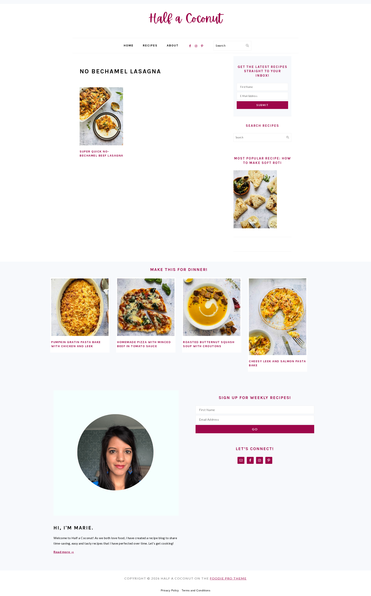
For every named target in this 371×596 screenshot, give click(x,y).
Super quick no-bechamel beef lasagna (101, 153)
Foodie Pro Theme (228, 578)
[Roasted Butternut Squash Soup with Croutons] (211, 307)
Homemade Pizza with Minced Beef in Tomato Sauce (144, 344)
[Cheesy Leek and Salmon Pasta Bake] (277, 316)
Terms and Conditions (196, 590)
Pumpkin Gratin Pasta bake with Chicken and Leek (76, 344)
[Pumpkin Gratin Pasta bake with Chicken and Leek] (80, 307)
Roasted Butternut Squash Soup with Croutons (208, 344)
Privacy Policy (170, 590)
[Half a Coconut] (185, 35)
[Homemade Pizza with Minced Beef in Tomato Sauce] (145, 307)
